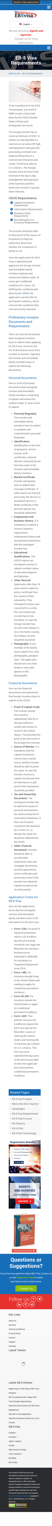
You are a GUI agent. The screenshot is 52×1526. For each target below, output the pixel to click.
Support (12, 1342)
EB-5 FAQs (17, 1128)
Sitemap (12, 1346)
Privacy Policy (15, 1333)
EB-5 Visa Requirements (25, 1113)
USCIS (25, 293)
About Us (12, 1320)
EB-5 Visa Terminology (24, 1133)
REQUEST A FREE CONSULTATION (26, 2)
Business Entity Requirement (22, 214)
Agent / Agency (15, 1441)
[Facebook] (33, 1299)
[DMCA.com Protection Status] (18, 1507)
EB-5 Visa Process (22, 1118)
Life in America (15, 1454)
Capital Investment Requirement (24, 204)
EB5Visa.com (14, 73)
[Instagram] (26, 1304)
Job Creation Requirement (28, 209)
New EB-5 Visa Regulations (20, 1414)
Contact (12, 1337)
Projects (12, 1432)
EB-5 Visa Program (22, 1099)
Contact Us (26, 1288)
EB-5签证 (12, 1458)
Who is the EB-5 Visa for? (25, 1103)
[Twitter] (39, 1299)
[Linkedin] (19, 1304)
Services (12, 1325)
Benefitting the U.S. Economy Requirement (26, 221)
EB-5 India (13, 1462)
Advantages (18, 1108)
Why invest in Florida (17, 1449)
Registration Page (25, 1277)
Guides (12, 1445)
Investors (12, 1437)
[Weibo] (32, 1304)
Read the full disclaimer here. (19, 1496)
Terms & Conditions (17, 1329)
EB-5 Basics (18, 1123)
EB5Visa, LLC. (23, 1499)
